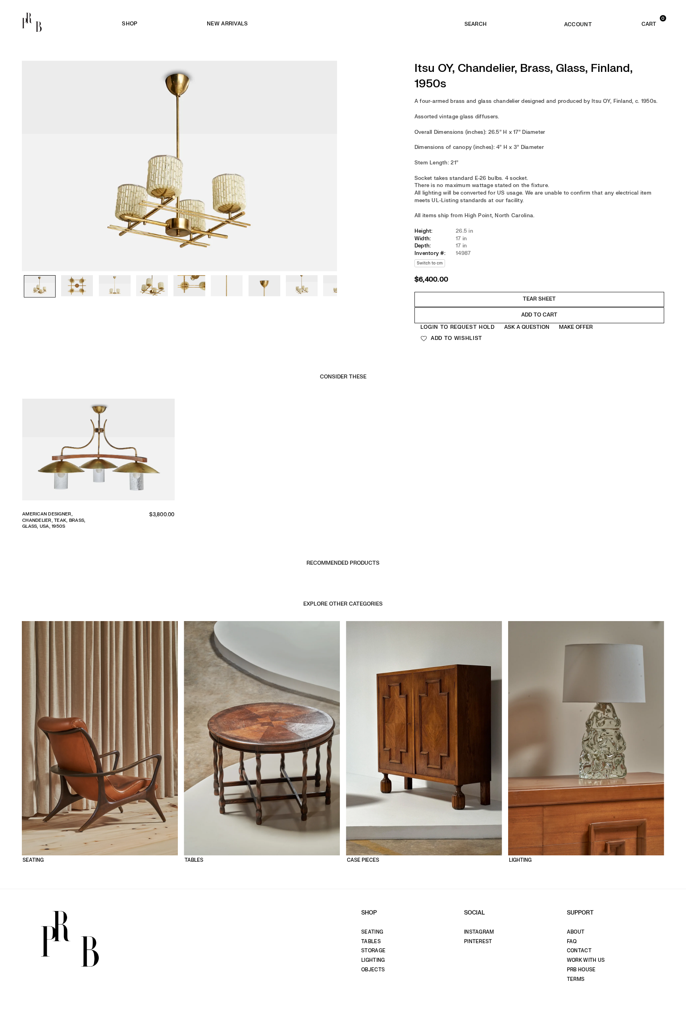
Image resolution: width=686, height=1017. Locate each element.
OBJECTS (373, 970)
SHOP (129, 23)
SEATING (372, 932)
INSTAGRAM (479, 932)
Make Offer (576, 327)
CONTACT (579, 951)
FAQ (572, 941)
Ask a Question (526, 327)
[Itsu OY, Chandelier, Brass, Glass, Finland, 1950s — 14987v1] (39, 286)
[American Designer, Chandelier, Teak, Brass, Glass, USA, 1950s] (98, 452)
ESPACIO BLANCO (351, 24)
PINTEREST (478, 941)
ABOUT (575, 932)
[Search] (475, 22)
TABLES (371, 941)
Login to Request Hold (457, 327)
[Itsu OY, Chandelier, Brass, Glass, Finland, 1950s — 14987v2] (77, 286)
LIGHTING (373, 960)
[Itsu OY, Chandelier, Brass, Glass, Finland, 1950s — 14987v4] (152, 286)
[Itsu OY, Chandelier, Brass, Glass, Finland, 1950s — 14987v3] (115, 286)
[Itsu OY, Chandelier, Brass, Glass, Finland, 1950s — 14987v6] (227, 286)
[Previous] (32, 145)
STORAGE (373, 951)
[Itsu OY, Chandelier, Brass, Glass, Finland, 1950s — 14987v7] (264, 286)
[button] (635, 22)
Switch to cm (430, 263)
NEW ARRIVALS (227, 23)
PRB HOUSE (581, 970)
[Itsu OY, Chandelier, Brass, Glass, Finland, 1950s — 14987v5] (189, 286)
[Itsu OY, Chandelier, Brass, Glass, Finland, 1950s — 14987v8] (302, 286)
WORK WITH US (586, 960)
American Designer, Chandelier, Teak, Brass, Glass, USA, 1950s (53, 520)
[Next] (327, 145)
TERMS (575, 979)
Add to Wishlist (455, 338)
